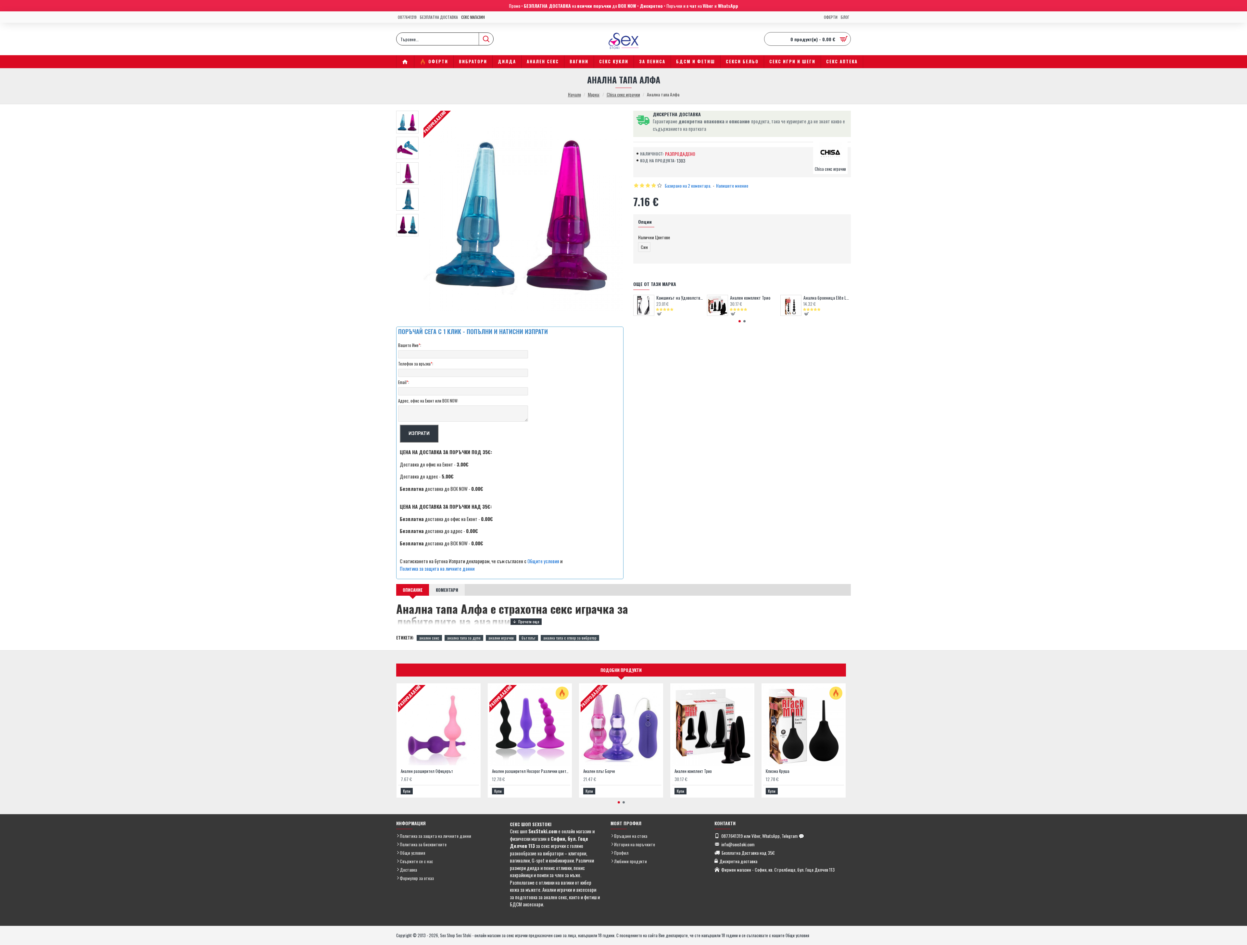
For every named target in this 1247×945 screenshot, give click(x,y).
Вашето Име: (409, 345)
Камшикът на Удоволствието (680, 298)
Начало (574, 94)
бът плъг (528, 637)
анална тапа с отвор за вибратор (570, 637)
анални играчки (501, 637)
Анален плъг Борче (599, 771)
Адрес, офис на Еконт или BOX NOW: (428, 400)
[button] (739, 321)
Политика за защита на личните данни (437, 568)
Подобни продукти (621, 670)
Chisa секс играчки (623, 94)
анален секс (429, 637)
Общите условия (543, 561)
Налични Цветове (654, 237)
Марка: (594, 94)
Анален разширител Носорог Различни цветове (531, 771)
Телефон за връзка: (415, 363)
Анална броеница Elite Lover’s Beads (827, 298)
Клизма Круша (777, 771)
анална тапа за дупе (464, 637)
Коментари (447, 590)
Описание (412, 590)
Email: (403, 382)
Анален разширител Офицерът (427, 771)
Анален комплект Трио (750, 298)
